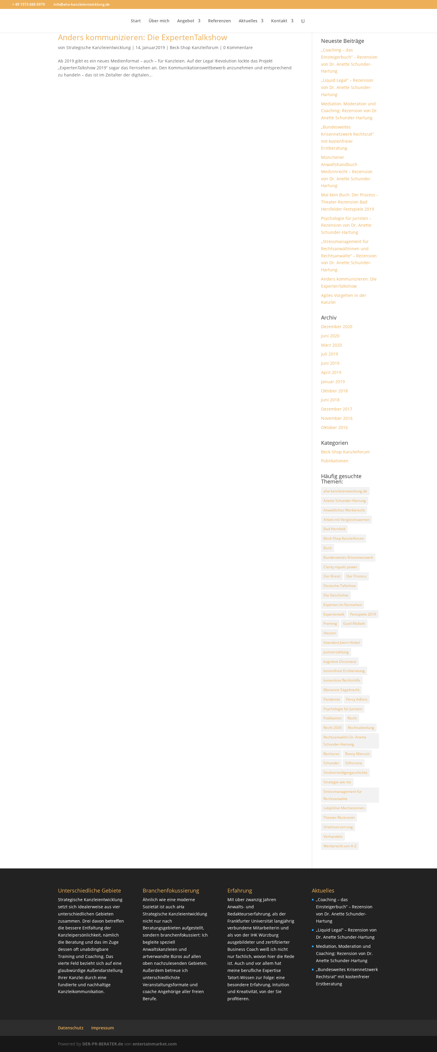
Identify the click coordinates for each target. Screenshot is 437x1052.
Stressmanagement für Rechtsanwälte (342, 795)
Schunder (331, 762)
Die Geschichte (335, 595)
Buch (327, 547)
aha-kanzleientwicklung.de (345, 491)
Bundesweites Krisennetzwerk (348, 557)
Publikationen (334, 461)
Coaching (94, 956)
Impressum (102, 1028)
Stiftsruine (353, 762)
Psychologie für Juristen (342, 708)
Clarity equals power (340, 566)
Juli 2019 (329, 354)
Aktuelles (248, 21)
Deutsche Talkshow (339, 585)
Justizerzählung (336, 652)
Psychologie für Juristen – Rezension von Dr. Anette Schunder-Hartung (346, 225)
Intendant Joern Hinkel (341, 642)
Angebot (185, 21)
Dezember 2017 (336, 409)
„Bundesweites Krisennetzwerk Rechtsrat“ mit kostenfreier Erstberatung (347, 977)
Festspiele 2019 (363, 614)
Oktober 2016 (334, 427)
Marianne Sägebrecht (341, 689)
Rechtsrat (331, 753)
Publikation (332, 718)
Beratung (74, 942)
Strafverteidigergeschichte (345, 772)
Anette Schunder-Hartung (344, 500)
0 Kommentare (238, 47)
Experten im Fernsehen (342, 604)
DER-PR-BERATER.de (102, 1044)
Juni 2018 (330, 400)
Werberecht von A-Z (339, 846)
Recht (352, 718)
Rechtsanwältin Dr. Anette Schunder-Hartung (344, 741)
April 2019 (331, 372)
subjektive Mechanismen (343, 807)
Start (136, 21)
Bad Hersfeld (334, 528)
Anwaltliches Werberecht (344, 510)
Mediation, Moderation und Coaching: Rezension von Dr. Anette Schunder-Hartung (349, 111)
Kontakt (279, 21)
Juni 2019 (330, 363)
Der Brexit (331, 576)
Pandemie (331, 699)
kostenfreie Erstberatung (344, 670)
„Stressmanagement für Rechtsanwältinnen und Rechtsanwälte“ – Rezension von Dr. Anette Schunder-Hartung (349, 256)
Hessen (329, 632)
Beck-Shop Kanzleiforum (194, 47)
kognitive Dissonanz (339, 661)
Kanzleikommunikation (80, 991)
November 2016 (337, 418)
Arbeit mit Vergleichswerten (346, 519)
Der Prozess (356, 576)
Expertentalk (333, 614)
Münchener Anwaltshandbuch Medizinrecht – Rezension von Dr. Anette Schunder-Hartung (346, 171)
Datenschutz (71, 1028)
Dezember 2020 (336, 326)
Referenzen (219, 21)
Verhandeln (332, 836)
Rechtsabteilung (361, 727)
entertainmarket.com (155, 1044)
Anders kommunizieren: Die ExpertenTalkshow (142, 37)
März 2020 (331, 345)
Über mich (159, 21)
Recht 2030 (332, 727)
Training (66, 956)
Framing (330, 623)
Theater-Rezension (339, 817)
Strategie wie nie (337, 782)
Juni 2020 (330, 336)
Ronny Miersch (357, 753)
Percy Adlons (356, 699)
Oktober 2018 (334, 391)
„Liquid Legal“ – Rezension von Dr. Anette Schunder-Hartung (347, 87)
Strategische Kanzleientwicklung (98, 47)
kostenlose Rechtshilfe (341, 680)
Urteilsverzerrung (338, 826)
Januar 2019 (333, 381)
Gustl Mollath (354, 623)
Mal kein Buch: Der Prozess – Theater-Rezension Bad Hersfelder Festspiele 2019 (349, 202)
